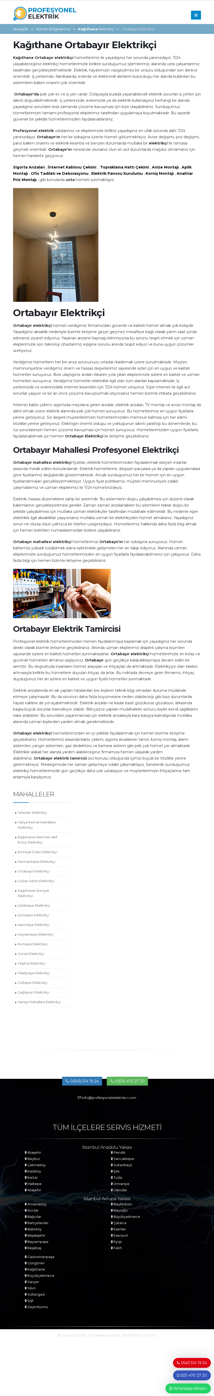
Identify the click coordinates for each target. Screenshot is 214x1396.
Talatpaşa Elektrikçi (34, 973)
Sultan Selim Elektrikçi (36, 881)
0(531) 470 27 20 (129, 1081)
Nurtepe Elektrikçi (33, 944)
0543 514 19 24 (193, 1363)
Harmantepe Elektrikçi (36, 862)
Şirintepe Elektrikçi (33, 915)
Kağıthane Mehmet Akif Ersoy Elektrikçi (37, 839)
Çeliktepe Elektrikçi (34, 905)
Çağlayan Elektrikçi (33, 992)
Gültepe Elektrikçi (32, 983)
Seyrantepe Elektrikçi (36, 934)
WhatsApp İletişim (190, 1388)
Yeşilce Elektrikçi (31, 963)
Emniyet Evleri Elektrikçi (37, 852)
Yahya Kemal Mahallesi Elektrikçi (37, 824)
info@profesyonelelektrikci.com (108, 1098)
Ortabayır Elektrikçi (34, 871)
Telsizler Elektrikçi (32, 813)
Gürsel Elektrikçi (31, 954)
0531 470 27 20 (193, 1375)
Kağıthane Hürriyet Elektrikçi (33, 893)
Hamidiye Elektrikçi (34, 925)
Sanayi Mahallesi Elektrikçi (39, 1002)
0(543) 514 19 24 (84, 1081)
